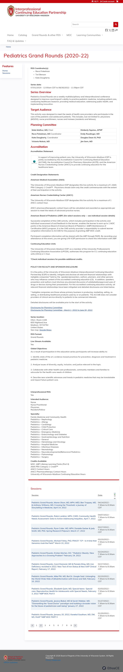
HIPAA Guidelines (11, 663)
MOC (69, 35)
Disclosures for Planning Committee (46, 308)
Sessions (6, 73)
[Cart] (117, 2)
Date (100, 495)
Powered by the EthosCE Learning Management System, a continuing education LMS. (110, 668)
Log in (95, 1)
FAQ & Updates (15, 41)
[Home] (44, 11)
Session (35, 495)
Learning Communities (89, 35)
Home (10, 35)
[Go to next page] (75, 625)
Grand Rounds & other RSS (46, 35)
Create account (108, 2)
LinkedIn (113, 29)
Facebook (106, 29)
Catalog (22, 35)
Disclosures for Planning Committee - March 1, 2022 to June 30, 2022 (61, 310)
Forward (116, 29)
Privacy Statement (53, 660)
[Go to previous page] (32, 625)
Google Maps (45, 330)
